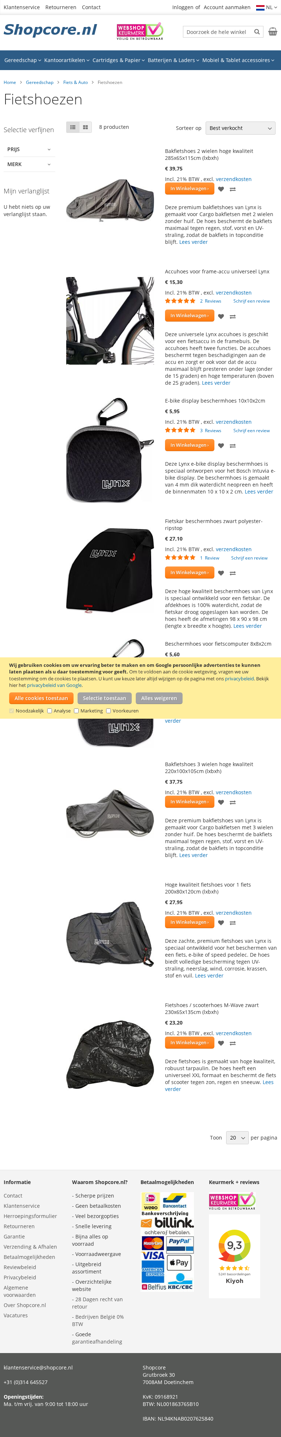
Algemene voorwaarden (20, 1291)
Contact (91, 7)
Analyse (62, 710)
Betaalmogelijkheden (29, 1256)
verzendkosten (234, 179)
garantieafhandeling (97, 1341)
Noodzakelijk (30, 710)
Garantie (14, 1236)
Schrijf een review (251, 301)
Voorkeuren (126, 710)
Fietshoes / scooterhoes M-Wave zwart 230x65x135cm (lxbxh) (212, 1008)
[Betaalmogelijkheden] (167, 1290)
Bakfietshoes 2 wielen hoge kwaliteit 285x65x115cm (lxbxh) (209, 154)
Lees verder (193, 241)
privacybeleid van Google (54, 685)
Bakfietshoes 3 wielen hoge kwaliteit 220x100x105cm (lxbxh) (209, 768)
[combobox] (223, 32)
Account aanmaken (227, 7)
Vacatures (16, 1315)
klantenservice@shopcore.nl (38, 1367)
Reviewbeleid (20, 1267)
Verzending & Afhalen (30, 1246)
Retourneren (60, 7)
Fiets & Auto (75, 82)
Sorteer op (189, 127)
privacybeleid (239, 678)
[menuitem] (23, 60)
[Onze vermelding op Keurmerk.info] (140, 37)
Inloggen (183, 7)
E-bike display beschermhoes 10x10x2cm (215, 400)
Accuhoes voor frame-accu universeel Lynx (217, 271)
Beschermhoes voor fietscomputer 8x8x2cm (218, 643)
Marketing (91, 710)
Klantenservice (22, 7)
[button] (266, 7)
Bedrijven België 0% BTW (98, 1320)
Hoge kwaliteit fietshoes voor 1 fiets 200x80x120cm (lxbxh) (208, 888)
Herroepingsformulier (30, 1216)
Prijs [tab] (13, 149)
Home (10, 82)
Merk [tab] (14, 164)
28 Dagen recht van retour (97, 1303)
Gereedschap (39, 82)
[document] (141, 688)
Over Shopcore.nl (25, 1305)
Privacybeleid (20, 1277)
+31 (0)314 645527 (26, 1382)
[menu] (140, 60)
